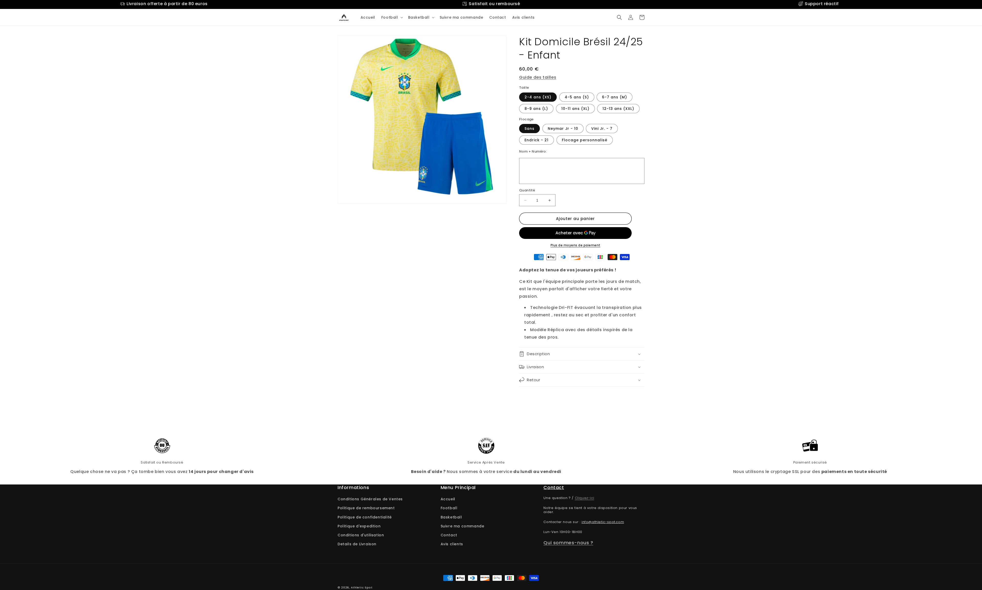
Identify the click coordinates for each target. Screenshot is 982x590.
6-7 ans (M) (614, 97)
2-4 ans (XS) (538, 97)
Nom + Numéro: (533, 151)
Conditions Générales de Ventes (370, 499)
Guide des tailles (537, 77)
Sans (529, 128)
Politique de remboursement (366, 508)
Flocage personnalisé (584, 140)
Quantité (527, 190)
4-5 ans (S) (577, 97)
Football (449, 508)
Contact (449, 535)
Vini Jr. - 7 (601, 128)
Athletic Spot (362, 587)
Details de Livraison (357, 544)
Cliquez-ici (584, 497)
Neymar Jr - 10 (563, 128)
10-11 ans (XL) (575, 108)
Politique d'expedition (359, 526)
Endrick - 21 (537, 140)
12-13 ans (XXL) (618, 108)
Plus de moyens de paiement (575, 245)
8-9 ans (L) (536, 108)
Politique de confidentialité (365, 517)
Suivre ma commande (462, 526)
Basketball (451, 517)
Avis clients (452, 544)
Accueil (448, 499)
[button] (391, 17)
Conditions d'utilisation (361, 535)
